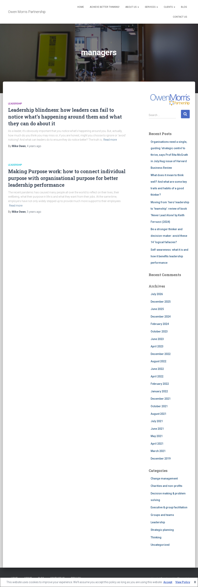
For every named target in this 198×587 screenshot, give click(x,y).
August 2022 (158, 361)
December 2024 (161, 316)
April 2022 (157, 376)
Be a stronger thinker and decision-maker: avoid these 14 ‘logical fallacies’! (169, 236)
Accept (167, 582)
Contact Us (180, 16)
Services (150, 7)
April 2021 (157, 443)
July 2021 (157, 421)
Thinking (156, 537)
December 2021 (161, 398)
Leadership (15, 103)
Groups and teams (162, 514)
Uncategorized (160, 544)
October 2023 (159, 331)
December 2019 (161, 458)
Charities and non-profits (166, 485)
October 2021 (159, 406)
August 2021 (158, 413)
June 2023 (157, 339)
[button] (138, 7)
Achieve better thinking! (104, 7)
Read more (110, 139)
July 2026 (157, 294)
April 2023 (157, 346)
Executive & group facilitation (169, 507)
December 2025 (161, 301)
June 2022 (157, 368)
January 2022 (159, 391)
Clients (168, 7)
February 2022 (160, 383)
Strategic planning (162, 529)
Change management (164, 478)
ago (34, 146)
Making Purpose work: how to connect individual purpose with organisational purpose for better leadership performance (66, 178)
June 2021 (157, 428)
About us (131, 7)
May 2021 (157, 436)
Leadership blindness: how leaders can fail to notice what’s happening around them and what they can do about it (65, 117)
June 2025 (157, 309)
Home (80, 7)
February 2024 (160, 323)
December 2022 (161, 353)
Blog (184, 7)
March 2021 (158, 451)
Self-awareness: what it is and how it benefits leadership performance (169, 256)
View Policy (182, 582)
